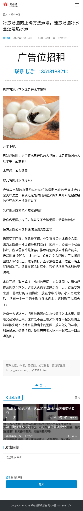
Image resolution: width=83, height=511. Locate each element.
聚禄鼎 (6, 37)
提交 (41, 484)
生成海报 (14, 397)
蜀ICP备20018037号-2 (60, 505)
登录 (8, 477)
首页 (5, 14)
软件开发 (50, 37)
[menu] (77, 4)
